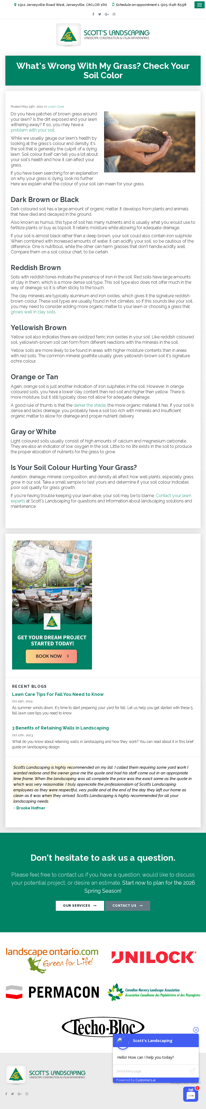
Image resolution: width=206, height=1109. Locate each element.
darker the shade (89, 405)
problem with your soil (32, 130)
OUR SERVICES (76, 906)
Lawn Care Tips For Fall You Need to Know (58, 694)
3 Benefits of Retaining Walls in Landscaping (60, 728)
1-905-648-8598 (171, 5)
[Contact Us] (52, 668)
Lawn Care (56, 106)
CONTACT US (124, 906)
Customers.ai (145, 1080)
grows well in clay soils (33, 311)
